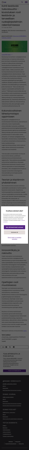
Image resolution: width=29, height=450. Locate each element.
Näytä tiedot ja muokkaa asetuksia (14, 238)
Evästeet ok (14, 232)
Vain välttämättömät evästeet (14, 227)
